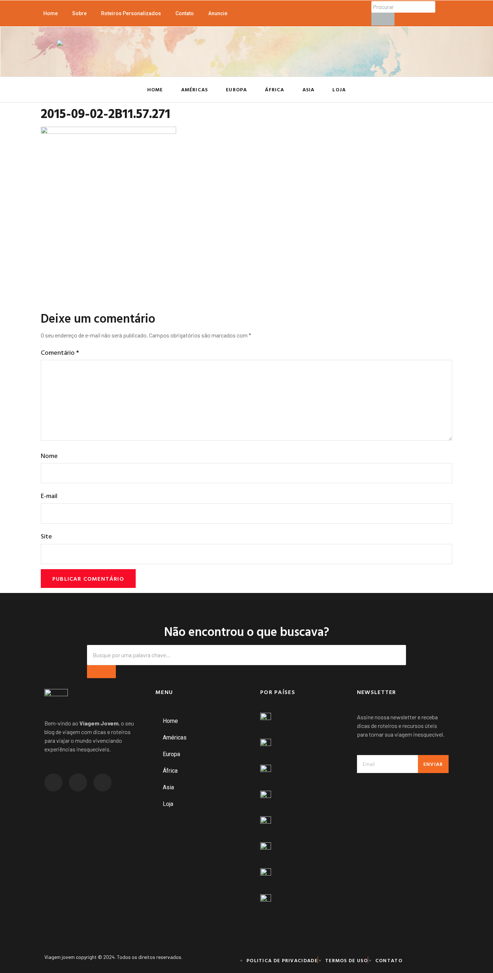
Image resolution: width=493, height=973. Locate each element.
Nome (49, 456)
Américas (194, 89)
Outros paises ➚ (282, 911)
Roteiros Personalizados (131, 13)
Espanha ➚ (275, 807)
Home (50, 13)
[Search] (101, 671)
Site (46, 536)
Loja (339, 89)
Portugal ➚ (275, 859)
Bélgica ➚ (273, 781)
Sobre (79, 13)
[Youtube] (102, 782)
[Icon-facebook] (78, 782)
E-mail (49, 496)
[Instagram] (53, 782)
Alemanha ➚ (277, 755)
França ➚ (272, 729)
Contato (184, 13)
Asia (308, 89)
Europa (236, 89)
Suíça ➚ (271, 885)
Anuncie (217, 13)
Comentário (60, 352)
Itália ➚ (270, 833)
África (274, 89)
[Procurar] (382, 19)
